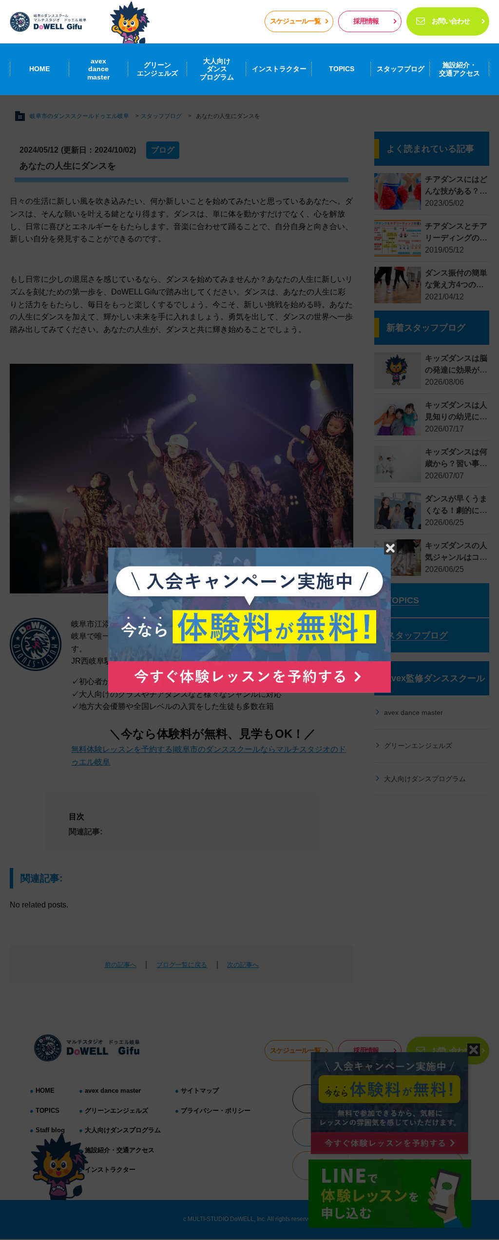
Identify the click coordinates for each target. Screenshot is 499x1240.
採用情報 (366, 21)
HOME (39, 69)
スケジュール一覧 (295, 21)
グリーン (157, 69)
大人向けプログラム (217, 69)
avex (98, 69)
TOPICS (341, 69)
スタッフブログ (400, 69)
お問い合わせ (451, 21)
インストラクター (279, 69)
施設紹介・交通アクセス (459, 69)
